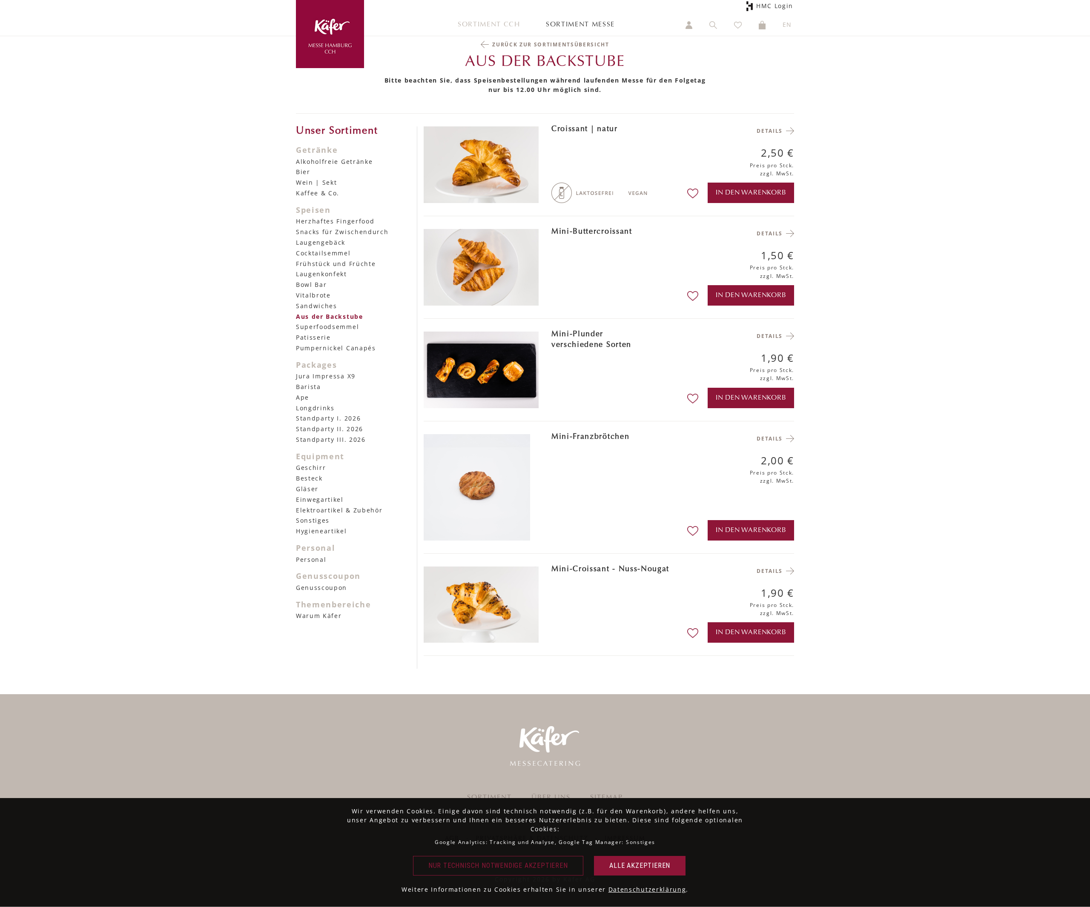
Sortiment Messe (580, 24)
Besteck (309, 478)
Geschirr (311, 468)
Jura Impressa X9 (326, 376)
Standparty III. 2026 (331, 439)
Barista (308, 387)
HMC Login (777, 6)
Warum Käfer (318, 616)
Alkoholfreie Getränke (334, 161)
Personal (311, 559)
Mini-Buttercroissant (591, 232)
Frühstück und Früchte (336, 264)
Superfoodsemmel (327, 327)
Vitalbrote (313, 295)
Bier (303, 172)
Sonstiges (313, 520)
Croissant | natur (584, 129)
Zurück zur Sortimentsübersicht (550, 44)
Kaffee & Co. (317, 193)
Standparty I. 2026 (328, 418)
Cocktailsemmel (323, 253)
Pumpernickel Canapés (336, 348)
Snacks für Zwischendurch (342, 232)
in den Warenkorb (751, 192)
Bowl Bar (311, 284)
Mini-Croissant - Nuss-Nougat (610, 569)
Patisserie (313, 337)
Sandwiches (316, 306)
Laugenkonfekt (321, 274)
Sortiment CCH (489, 24)
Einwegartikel (320, 499)
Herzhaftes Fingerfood (335, 221)
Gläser (307, 489)
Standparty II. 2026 (329, 429)
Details (770, 130)
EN (787, 24)
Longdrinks (315, 408)
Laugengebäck (320, 242)
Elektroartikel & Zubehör (339, 510)
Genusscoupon (321, 588)
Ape (302, 397)
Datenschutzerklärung (647, 889)
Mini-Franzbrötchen (590, 437)
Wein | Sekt (316, 182)
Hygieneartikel (321, 531)
